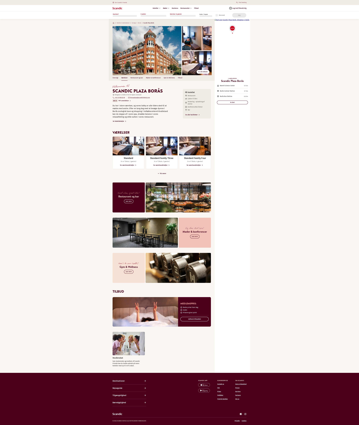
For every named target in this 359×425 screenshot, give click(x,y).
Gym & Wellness (169, 78)
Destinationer (119, 381)
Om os (237, 399)
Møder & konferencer (153, 78)
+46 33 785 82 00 (120, 97)
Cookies (244, 421)
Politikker (220, 395)
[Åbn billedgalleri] (128, 146)
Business (175, 8)
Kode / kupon (204, 14)
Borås (139, 23)
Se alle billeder (203, 72)
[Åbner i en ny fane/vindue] (204, 386)
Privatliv (237, 421)
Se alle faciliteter (191, 115)
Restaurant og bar (137, 78)
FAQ (218, 388)
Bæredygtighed (119, 402)
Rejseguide (117, 388)
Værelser (124, 78)
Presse (237, 388)
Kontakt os (220, 384)
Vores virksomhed (240, 384)
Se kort (232, 102)
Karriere (238, 391)
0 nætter (143, 14)
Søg (239, 15)
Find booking (242, 2)
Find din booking (222, 399)
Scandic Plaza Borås (148, 23)
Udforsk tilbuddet (194, 319)
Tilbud (196, 8)
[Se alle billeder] (147, 50)
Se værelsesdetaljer (127, 165)
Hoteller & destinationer (123, 23)
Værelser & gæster (176, 14)
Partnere (238, 395)
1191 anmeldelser (123, 100)
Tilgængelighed (119, 395)
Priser (219, 391)
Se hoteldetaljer (118, 121)
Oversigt (115, 78)
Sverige (134, 23)
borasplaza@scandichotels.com (140, 97)
